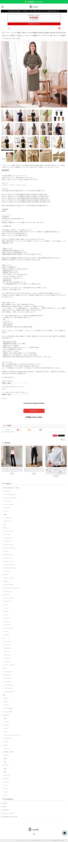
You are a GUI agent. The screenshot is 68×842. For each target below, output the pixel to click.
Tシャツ (6, 614)
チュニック (7, 621)
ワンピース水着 (8, 708)
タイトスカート (8, 678)
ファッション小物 (7, 711)
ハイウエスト (7, 658)
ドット (5, 785)
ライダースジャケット (9, 568)
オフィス (6, 755)
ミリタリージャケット (9, 564)
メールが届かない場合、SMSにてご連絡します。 (15, 392)
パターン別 (5, 765)
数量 (3, 398)
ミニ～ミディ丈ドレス (9, 494)
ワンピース (5, 574)
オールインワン (8, 591)
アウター (5, 528)
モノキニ (6, 705)
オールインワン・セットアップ (11, 588)
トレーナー (7, 635)
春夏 (5, 758)
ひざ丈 (5, 581)
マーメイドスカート (9, 685)
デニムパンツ (7, 644)
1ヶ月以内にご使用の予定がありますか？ (13, 386)
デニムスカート (8, 675)
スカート (5, 668)
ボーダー (6, 778)
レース (5, 788)
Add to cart (34, 411)
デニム (5, 795)
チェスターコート (8, 544)
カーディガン (7, 625)
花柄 (5, 768)
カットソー (7, 618)
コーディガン (7, 534)
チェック (6, 782)
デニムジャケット (8, 538)
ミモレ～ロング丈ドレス (10, 497)
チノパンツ (7, 661)
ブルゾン (6, 551)
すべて (8, 429)
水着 (4, 695)
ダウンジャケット (8, 554)
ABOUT (5, 803)
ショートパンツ (8, 641)
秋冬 (5, 762)
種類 (3, 377)
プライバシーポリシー (9, 813)
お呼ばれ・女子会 (8, 752)
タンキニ (6, 701)
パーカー (6, 631)
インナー (6, 511)
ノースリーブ (7, 517)
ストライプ (7, 775)
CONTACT (6, 810)
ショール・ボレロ (8, 504)
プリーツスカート (8, 688)
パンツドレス (7, 501)
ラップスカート (8, 681)
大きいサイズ (7, 521)
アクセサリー (7, 507)
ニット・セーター (8, 628)
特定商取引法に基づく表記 (10, 816)
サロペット (7, 594)
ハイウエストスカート (9, 691)
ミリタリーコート (8, 558)
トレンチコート (8, 541)
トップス (5, 604)
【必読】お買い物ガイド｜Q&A (11, 487)
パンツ (4, 638)
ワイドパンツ (7, 648)
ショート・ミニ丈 (8, 578)
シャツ (5, 608)
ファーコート (7, 571)
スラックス (7, 655)
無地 (5, 772)
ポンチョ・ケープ (8, 561)
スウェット (7, 651)
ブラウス (6, 611)
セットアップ (7, 601)
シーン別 (5, 745)
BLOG (4, 806)
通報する (63, 439)
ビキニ (5, 698)
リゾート (6, 748)
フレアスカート (8, 671)
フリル (5, 792)
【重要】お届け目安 (7, 381)
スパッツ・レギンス (9, 665)
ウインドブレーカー (9, 531)
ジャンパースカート (9, 598)
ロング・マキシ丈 (8, 584)
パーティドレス (7, 491)
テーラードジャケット (9, 548)
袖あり (5, 514)
